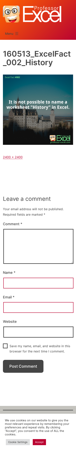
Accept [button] (39, 442)
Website (10, 321)
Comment (12, 224)
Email (8, 297)
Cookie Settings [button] (17, 442)
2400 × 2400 (13, 157)
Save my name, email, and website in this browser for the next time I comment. (40, 348)
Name (9, 272)
